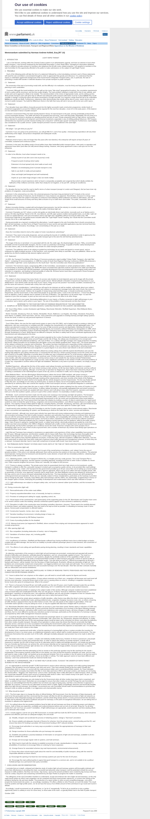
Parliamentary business (19, 40)
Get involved (62, 40)
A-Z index (7, 815)
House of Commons (11, 43)
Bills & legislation (44, 43)
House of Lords (24, 43)
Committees (55, 43)
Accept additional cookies (29, 22)
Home (7, 40)
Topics (95, 43)
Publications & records (68, 43)
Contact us (105, 31)
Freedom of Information (31, 815)
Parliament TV (81, 43)
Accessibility (78, 31)
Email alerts (88, 31)
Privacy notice (65, 815)
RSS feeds (96, 31)
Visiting (71, 40)
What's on (34, 43)
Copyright (57, 815)
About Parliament (51, 40)
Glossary (13, 815)
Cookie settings (82, 22)
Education (78, 40)
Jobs (40, 815)
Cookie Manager (81, 815)
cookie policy (76, 16)
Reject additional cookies (58, 22)
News (89, 43)
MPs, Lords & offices (36, 40)
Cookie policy (73, 815)
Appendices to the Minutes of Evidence (69, 46)
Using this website (48, 815)
